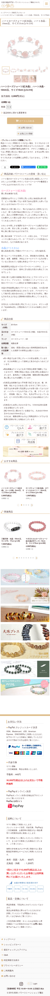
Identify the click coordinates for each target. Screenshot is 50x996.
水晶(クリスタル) (10, 248)
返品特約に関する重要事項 (14, 112)
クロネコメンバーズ (20, 848)
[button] (6, 70)
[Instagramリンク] (21, 984)
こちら (16, 916)
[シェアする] (5, 167)
